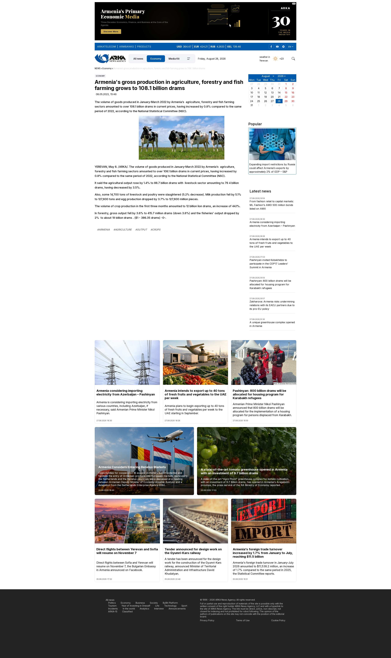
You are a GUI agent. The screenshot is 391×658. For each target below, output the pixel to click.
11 (259, 92)
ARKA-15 (112, 611)
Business (140, 602)
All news (138, 58)
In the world (129, 608)
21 (279, 96)
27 (272, 101)
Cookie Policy (278, 620)
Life (157, 605)
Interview (159, 608)
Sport (184, 605)
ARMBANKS (126, 46)
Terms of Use (243, 620)
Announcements (177, 608)
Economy (155, 58)
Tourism (112, 605)
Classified (127, 611)
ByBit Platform (170, 602)
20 (272, 96)
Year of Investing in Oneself (135, 605)
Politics (112, 602)
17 (251, 96)
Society (154, 602)
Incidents (113, 608)
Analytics (144, 608)
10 (251, 92)
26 (265, 101)
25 (258, 101)
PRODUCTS (144, 46)
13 (272, 92)
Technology (170, 605)
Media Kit (174, 58)
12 (265, 92)
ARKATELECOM (106, 46)
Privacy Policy (207, 620)
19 (265, 96)
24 (251, 101)
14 (279, 92)
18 (258, 96)
